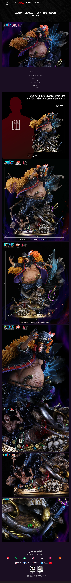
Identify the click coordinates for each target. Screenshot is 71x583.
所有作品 (21, 3)
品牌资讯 (29, 3)
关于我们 (36, 3)
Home (33, 15)
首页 (14, 3)
